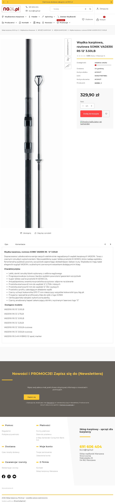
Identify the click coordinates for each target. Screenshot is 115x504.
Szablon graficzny (13, 501)
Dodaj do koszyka (91, 114)
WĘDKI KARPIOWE (60, 30)
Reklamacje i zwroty (10, 468)
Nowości (48, 23)
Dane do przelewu (43, 434)
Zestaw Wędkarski (68, 17)
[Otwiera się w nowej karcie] (3, 476)
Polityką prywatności (67, 405)
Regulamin (50, 402)
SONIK (97, 83)
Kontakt (25, 23)
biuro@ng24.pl (34, 11)
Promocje (64, 23)
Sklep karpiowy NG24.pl (10, 30)
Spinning (49, 17)
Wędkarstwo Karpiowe (14, 17)
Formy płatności (43, 431)
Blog (38, 23)
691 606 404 (33, 7)
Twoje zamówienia (44, 452)
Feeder (34, 17)
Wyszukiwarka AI (7, 488)
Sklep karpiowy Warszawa (47, 471)
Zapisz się (32, 397)
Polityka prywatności (10, 434)
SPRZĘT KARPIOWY (44, 30)
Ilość (82, 102)
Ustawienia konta (43, 456)
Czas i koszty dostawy (10, 452)
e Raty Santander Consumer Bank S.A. (50, 439)
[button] (111, 2)
